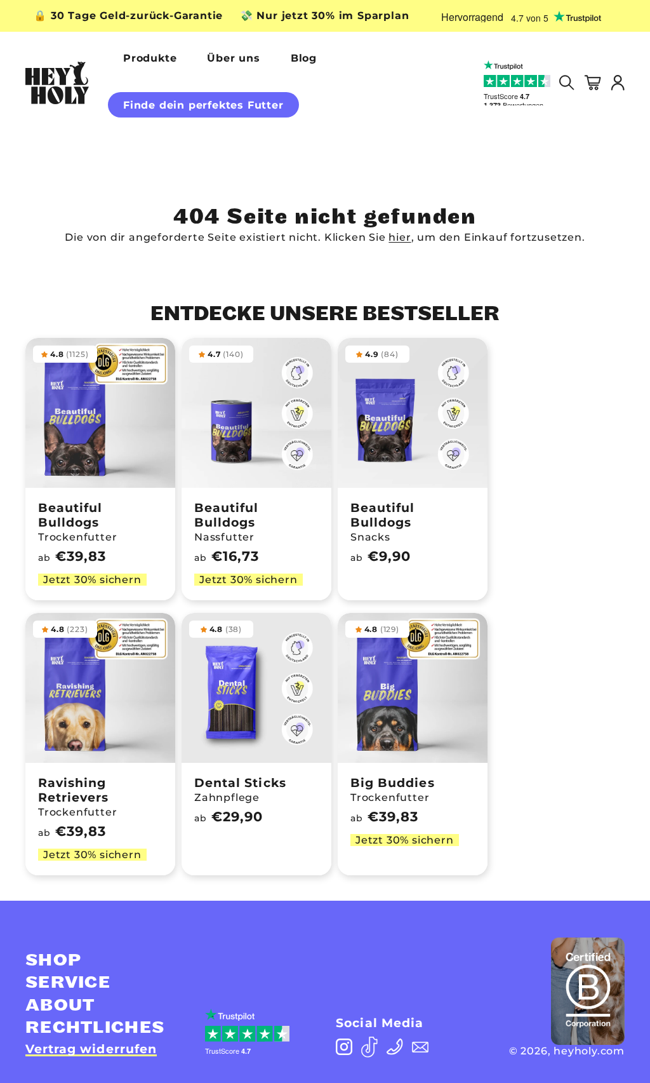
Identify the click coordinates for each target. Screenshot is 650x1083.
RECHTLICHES (94, 1028)
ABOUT (60, 1005)
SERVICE (67, 983)
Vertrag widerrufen (91, 1049)
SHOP (53, 960)
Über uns (233, 58)
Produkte (149, 58)
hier (399, 237)
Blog (304, 58)
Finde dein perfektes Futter (203, 105)
